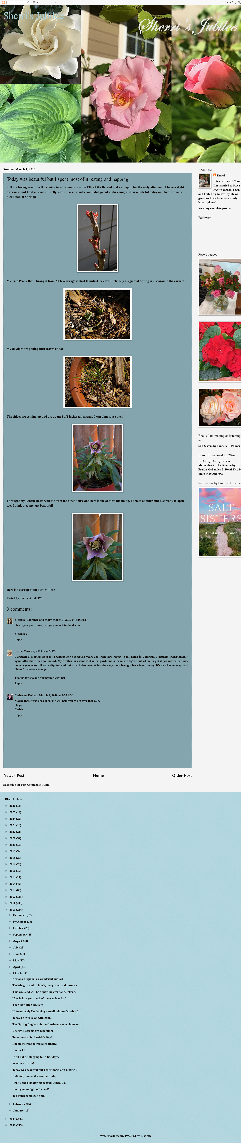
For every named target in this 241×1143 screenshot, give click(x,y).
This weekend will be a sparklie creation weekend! (44, 991)
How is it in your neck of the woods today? (39, 998)
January (18, 1110)
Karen (19, 651)
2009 (13, 1119)
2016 (13, 870)
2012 (13, 896)
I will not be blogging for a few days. (35, 1056)
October (18, 928)
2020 (13, 844)
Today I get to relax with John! (32, 1017)
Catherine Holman (26, 695)
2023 (13, 825)
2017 (13, 864)
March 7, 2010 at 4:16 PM (69, 619)
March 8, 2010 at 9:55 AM (56, 695)
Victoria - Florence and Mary (33, 619)
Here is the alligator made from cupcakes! (39, 1082)
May (16, 960)
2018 (13, 857)
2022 (13, 831)
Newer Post (13, 775)
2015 (13, 877)
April (17, 967)
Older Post (182, 775)
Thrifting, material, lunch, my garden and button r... (45, 985)
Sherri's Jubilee (33, 15)
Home (98, 775)
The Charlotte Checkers (27, 1004)
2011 (13, 903)
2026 (13, 805)
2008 (13, 1125)
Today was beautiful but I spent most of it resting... (44, 1069)
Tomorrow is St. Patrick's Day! (32, 1037)
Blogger (145, 1135)
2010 (13, 909)
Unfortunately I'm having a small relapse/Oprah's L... (46, 1011)
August (18, 941)
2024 (13, 818)
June (16, 954)
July (16, 947)
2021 (13, 838)
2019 (13, 851)
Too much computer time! (28, 1095)
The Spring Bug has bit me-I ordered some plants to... (46, 1024)
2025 (13, 812)
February (19, 1104)
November (20, 921)
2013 (13, 890)
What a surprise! (23, 1063)
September (20, 934)
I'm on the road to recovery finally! (34, 1043)
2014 (13, 883)
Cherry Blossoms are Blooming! (32, 1030)
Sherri (221, 175)
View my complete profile (214, 208)
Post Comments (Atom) (35, 784)
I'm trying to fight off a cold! (30, 1089)
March (17, 973)
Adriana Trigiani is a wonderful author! (37, 978)
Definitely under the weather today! (35, 1076)
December (20, 915)
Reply (18, 639)
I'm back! (18, 1050)
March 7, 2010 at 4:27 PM (40, 651)
